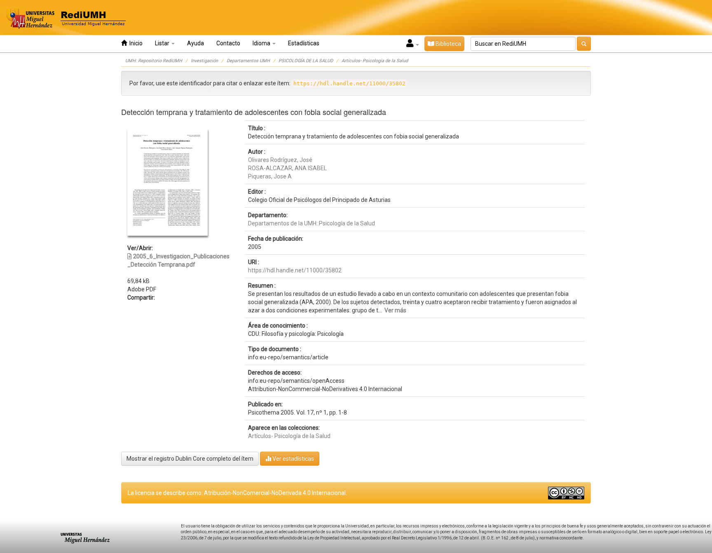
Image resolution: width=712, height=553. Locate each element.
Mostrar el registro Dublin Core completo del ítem (189, 458)
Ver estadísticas (292, 458)
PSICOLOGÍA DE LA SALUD (306, 60)
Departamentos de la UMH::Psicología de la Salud (311, 223)
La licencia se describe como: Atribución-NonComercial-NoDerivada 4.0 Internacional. (237, 493)
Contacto (228, 43)
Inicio (135, 43)
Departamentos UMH (248, 60)
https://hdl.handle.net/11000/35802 (295, 270)
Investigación (204, 60)
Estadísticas (303, 43)
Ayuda (195, 43)
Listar (163, 43)
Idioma (262, 43)
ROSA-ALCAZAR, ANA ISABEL (287, 168)
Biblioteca (447, 43)
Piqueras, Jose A (270, 176)
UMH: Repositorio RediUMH (153, 60)
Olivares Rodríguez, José (280, 160)
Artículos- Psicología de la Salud (375, 60)
